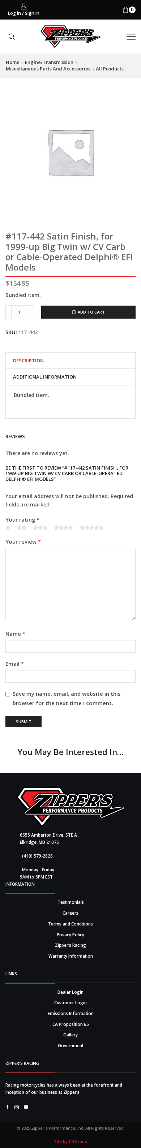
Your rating (22, 519)
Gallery (70, 1034)
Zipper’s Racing (70, 945)
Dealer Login (70, 992)
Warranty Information (70, 956)
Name (15, 633)
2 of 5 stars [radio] (21, 528)
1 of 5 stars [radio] (7, 528)
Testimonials (70, 902)
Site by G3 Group (70, 1141)
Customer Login (70, 1002)
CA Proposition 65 (70, 1024)
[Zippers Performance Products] (70, 807)
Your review (23, 541)
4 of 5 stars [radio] (63, 528)
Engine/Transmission (49, 62)
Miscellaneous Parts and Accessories (48, 68)
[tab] (28, 360)
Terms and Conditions (70, 924)
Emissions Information (71, 1013)
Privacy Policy (70, 934)
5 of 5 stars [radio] (91, 528)
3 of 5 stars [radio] (40, 528)
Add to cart (91, 312)
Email (14, 663)
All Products (110, 68)
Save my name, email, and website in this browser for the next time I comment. (67, 698)
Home (13, 62)
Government (71, 1045)
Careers (70, 913)
